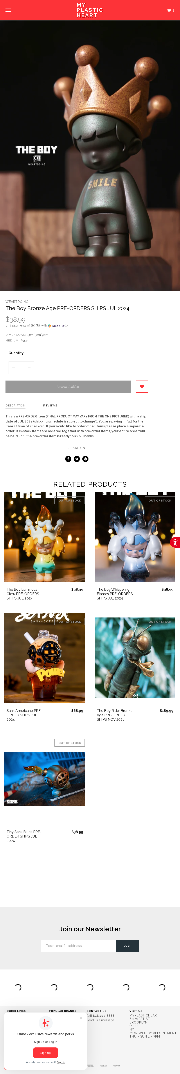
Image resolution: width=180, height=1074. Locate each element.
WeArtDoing (17, 301)
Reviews (50, 405)
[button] (76, 325)
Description (15, 405)
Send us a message (100, 1020)
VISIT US (136, 1011)
